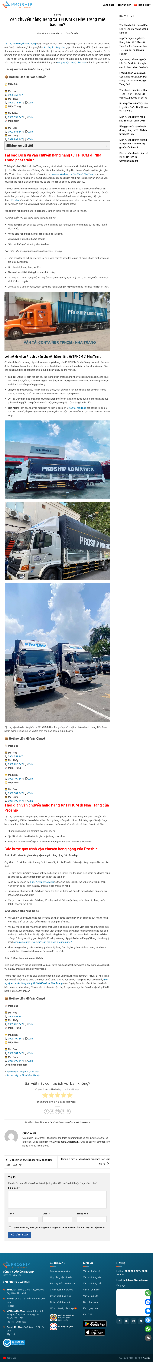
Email (46, 1214)
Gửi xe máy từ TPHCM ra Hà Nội (23, 1075)
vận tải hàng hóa (77, 407)
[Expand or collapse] (106, 145)
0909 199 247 (15, 117)
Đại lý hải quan (90, 1302)
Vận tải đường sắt (92, 1277)
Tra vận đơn (124, 4)
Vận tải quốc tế (90, 1296)
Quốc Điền (73, 33)
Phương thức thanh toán (62, 1283)
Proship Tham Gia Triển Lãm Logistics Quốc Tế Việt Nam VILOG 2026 (133, 107)
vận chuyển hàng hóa (53, 47)
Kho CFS (87, 1314)
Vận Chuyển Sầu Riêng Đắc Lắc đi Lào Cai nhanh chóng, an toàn (133, 29)
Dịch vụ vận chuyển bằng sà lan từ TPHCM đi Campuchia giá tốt (133, 157)
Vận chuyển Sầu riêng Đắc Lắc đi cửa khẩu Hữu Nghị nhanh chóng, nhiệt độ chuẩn (133, 63)
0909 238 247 (15, 102)
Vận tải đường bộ (91, 1271)
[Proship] (24, 1265)
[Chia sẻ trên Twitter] (51, 1111)
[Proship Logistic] (17, 4)
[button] (64, 1264)
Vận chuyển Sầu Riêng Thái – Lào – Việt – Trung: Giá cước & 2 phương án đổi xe (133, 94)
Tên (11, 1214)
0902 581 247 (15, 131)
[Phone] (148, 1293)
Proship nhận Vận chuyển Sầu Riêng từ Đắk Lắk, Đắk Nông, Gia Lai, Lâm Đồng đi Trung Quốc (133, 79)
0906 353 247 (15, 95)
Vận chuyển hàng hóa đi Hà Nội (23, 1071)
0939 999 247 (15, 139)
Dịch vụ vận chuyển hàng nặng (20, 43)
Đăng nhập (108, 4)
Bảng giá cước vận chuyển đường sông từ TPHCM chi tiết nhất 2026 (133, 130)
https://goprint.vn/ (70, 1141)
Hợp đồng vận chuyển (61, 1277)
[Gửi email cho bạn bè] (57, 1111)
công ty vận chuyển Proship (71, 62)
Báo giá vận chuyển (60, 1271)
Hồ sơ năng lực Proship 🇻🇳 (63, 1308)
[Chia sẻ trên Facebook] (46, 1111)
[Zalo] (126, 1321)
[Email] (133, 1321)
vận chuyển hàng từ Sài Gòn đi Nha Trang (73, 174)
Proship (15, 200)
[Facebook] (119, 1321)
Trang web (82, 1214)
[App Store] (97, 1332)
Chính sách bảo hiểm (61, 1296)
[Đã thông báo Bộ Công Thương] (14, 1343)
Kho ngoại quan (91, 1308)
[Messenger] (148, 1311)
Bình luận (14, 1188)
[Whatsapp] (141, 1321)
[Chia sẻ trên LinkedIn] (68, 1111)
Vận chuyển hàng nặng (80, 1122)
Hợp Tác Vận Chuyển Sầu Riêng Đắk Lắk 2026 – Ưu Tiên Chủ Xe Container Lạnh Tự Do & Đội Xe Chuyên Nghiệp (133, 46)
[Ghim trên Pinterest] (62, 1111)
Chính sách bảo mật (60, 1302)
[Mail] (148, 1320)
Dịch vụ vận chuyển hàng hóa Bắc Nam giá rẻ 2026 (132, 119)
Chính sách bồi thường (61, 1289)
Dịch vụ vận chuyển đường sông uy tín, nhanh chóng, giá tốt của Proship (133, 143)
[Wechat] (148, 1337)
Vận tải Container (91, 1289)
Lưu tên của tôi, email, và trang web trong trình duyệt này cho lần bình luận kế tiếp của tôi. (59, 1227)
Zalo (30, 102)
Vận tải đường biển (92, 1283)
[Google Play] (97, 1323)
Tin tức (57, 15)
